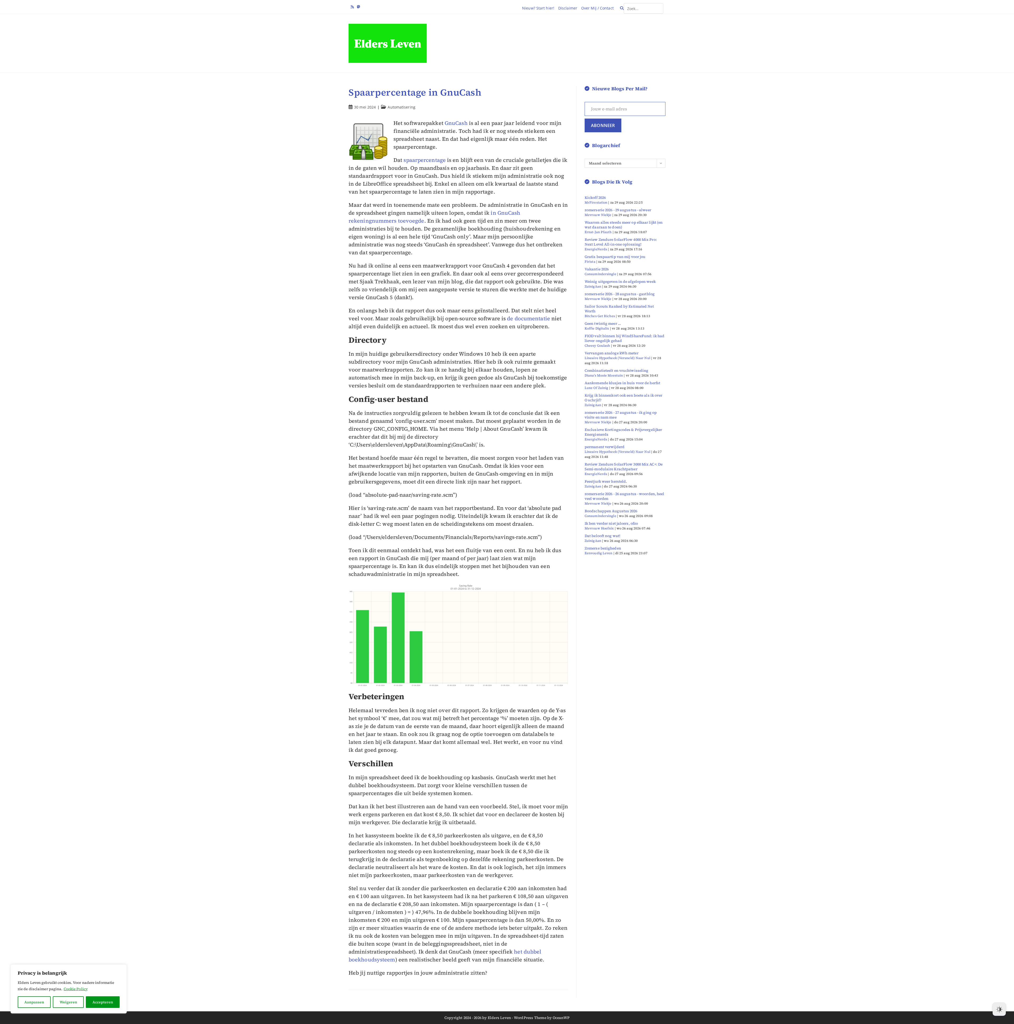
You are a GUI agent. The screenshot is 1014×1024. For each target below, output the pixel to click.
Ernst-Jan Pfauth (598, 232)
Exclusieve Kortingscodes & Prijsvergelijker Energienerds (623, 432)
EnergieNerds (596, 249)
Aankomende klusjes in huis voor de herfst (622, 383)
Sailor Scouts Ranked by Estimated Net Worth (619, 309)
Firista (590, 261)
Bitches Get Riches (600, 316)
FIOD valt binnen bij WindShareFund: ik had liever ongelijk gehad (624, 338)
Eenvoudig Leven (599, 553)
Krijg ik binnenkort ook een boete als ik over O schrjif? (624, 398)
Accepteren (102, 1002)
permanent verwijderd (605, 446)
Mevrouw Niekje (598, 215)
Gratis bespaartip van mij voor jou (615, 256)
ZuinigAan (593, 286)
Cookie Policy (76, 989)
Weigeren (68, 1002)
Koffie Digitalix (597, 328)
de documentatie (528, 318)
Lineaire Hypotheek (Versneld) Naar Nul (617, 358)
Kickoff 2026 (595, 197)
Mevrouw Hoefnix (599, 528)
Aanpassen (34, 1002)
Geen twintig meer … (603, 323)
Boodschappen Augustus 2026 (611, 511)
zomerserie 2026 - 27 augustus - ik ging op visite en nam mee (621, 415)
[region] (69, 988)
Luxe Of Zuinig (596, 388)
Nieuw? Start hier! (538, 8)
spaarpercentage (424, 160)
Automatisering (401, 107)
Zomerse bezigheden (603, 548)
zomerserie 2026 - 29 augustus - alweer (618, 210)
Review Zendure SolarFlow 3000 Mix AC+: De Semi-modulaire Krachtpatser (624, 467)
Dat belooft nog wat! (602, 535)
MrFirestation (596, 202)
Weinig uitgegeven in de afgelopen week (620, 281)
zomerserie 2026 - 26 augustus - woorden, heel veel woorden (624, 496)
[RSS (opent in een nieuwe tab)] (353, 7)
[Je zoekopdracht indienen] (658, 6)
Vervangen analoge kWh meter (612, 353)
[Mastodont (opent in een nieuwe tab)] (358, 7)
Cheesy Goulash (597, 345)
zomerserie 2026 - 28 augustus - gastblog (620, 294)
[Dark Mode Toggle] (999, 1009)
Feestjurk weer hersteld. (606, 481)
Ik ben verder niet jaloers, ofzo (611, 523)
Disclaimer (567, 8)
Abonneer (603, 125)
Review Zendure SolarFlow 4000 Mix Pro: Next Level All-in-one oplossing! (621, 242)
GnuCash (456, 123)
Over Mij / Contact (597, 8)
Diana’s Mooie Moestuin (604, 375)
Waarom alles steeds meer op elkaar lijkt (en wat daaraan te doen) (624, 225)
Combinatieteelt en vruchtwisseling (616, 370)
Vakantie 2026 (597, 269)
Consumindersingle (600, 274)
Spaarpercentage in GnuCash (415, 92)
